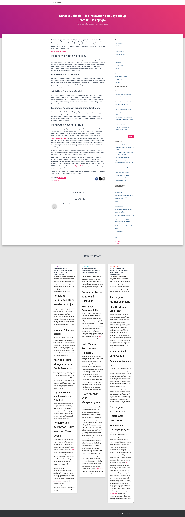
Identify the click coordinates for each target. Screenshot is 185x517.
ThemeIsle (131, 513)
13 (56, 180)
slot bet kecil (117, 241)
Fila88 (116, 228)
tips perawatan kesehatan (58, 51)
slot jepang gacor (119, 231)
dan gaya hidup (119, 43)
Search (116, 133)
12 (55, 180)
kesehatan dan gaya (120, 54)
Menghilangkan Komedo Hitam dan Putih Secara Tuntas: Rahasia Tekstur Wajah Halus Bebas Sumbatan (124, 120)
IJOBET (116, 237)
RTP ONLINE (118, 62)
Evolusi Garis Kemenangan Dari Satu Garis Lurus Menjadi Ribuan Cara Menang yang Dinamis (123, 211)
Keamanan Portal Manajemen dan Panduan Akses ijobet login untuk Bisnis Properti (124, 97)
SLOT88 (117, 68)
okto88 (116, 201)
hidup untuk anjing (119, 51)
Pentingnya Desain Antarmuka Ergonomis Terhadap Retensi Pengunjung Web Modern (122, 127)
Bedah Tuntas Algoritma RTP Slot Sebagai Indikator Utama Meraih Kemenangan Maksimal (122, 221)
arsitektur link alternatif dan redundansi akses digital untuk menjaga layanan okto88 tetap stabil (124, 197)
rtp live (117, 59)
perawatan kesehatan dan (121, 57)
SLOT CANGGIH (119, 65)
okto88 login (117, 204)
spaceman (117, 71)
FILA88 (117, 45)
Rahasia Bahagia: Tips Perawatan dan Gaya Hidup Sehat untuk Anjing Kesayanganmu (62, 271)
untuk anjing (118, 82)
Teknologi (117, 73)
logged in (67, 203)
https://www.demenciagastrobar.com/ (123, 225)
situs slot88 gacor (119, 206)
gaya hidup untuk (61, 177)
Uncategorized (118, 79)
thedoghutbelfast (78, 166)
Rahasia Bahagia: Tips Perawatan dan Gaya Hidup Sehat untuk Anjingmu (91, 270)
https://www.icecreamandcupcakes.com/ (124, 233)
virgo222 (117, 243)
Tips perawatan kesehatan (58, 138)
